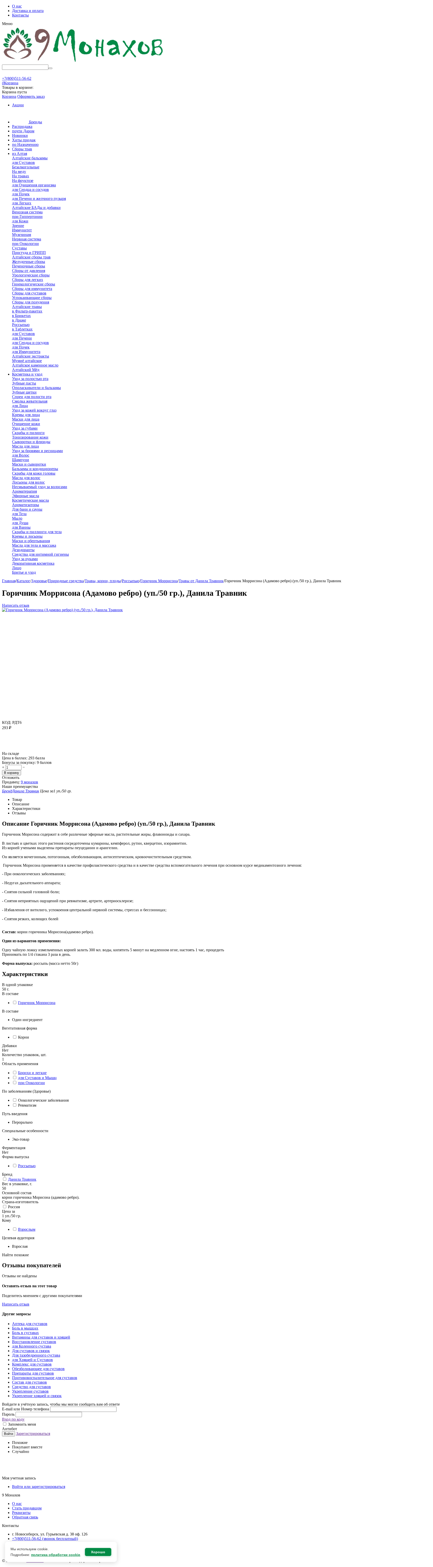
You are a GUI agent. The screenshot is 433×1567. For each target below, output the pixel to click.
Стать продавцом (27, 1508)
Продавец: (11, 782)
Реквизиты (21, 1512)
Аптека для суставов (29, 1324)
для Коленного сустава (31, 1346)
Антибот (9, 1429)
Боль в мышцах (25, 1328)
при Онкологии (31, 1083)
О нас (17, 6)
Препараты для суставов (33, 1373)
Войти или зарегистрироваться (38, 1486)
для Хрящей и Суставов (32, 1360)
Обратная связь (25, 1517)
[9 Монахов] (83, 62)
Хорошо (98, 1552)
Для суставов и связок (31, 1351)
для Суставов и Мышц (37, 1078)
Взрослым (26, 1229)
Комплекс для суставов (32, 1364)
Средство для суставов (31, 1387)
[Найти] (50, 68)
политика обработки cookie (55, 1555)
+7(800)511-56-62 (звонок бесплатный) (45, 1538)
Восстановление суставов (34, 1342)
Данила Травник (22, 1179)
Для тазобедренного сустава (36, 1355)
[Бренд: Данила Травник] (12, 749)
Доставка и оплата (28, 11)
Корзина (9, 96)
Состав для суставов (29, 1382)
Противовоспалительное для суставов (44, 1378)
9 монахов (29, 782)
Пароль (9, 1414)
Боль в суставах (25, 1333)
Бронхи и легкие (32, 1073)
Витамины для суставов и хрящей (41, 1337)
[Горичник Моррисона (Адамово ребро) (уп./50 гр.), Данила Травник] (62, 610)
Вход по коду (13, 1419)
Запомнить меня (21, 1424)
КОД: (6, 722)
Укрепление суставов (30, 1391)
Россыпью (27, 1166)
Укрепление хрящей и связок (37, 1396)
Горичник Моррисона (36, 1003)
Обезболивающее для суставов (38, 1369)
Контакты (20, 15)
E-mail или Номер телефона (26, 1409)
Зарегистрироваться (33, 1433)
